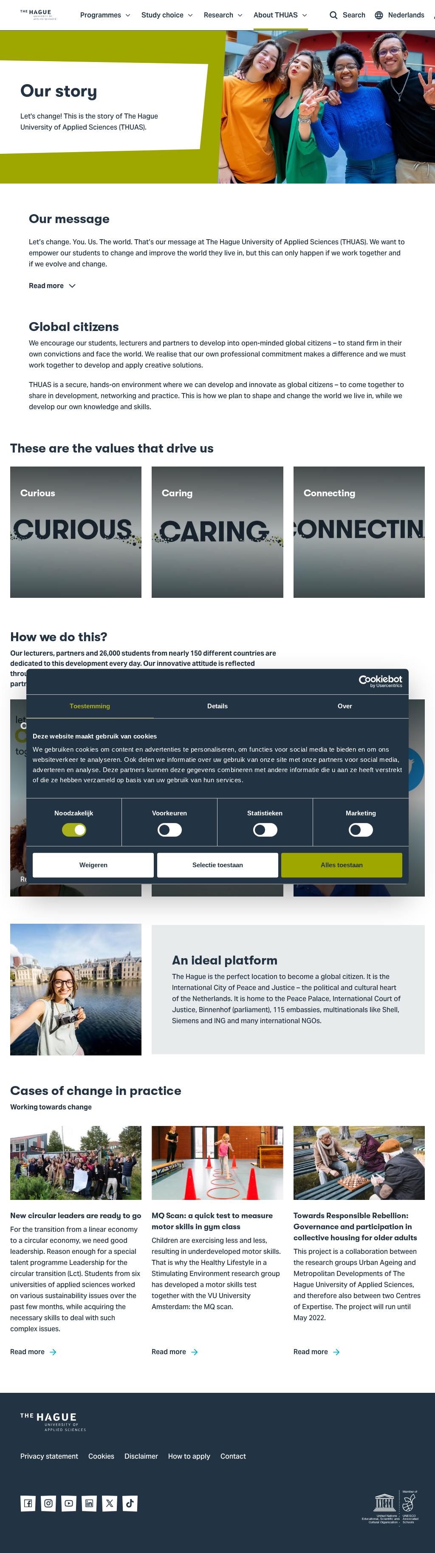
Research (218, 19)
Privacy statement (49, 1457)
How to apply (189, 1457)
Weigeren (93, 864)
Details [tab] (217, 706)
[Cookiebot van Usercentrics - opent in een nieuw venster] (365, 681)
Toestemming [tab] (90, 706)
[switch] (170, 830)
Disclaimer (141, 1457)
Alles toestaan (342, 864)
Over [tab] (345, 706)
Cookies (101, 1457)
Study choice (162, 19)
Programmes (100, 19)
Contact (233, 1457)
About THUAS (276, 19)
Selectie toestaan (217, 864)
